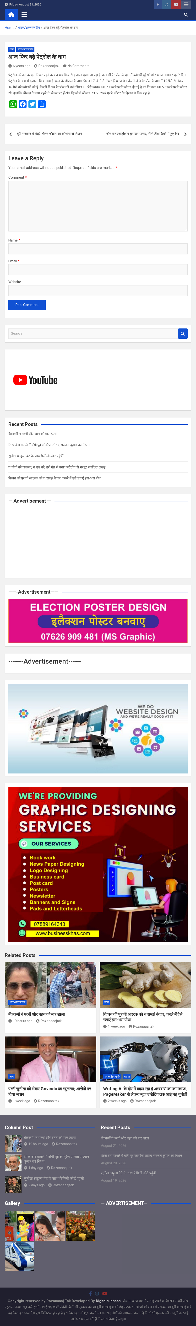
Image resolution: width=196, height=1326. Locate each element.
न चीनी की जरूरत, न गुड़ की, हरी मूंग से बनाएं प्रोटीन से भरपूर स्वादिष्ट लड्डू (56, 467)
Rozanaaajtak (49, 66)
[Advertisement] (98, 541)
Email (13, 261)
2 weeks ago (117, 1101)
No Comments (78, 66)
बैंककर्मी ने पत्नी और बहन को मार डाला (32, 434)
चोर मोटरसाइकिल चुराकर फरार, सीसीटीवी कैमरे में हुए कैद (142, 134)
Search (183, 333)
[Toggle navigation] (24, 14)
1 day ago (35, 1168)
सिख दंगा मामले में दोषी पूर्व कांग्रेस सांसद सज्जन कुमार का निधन (49, 445)
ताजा (12, 49)
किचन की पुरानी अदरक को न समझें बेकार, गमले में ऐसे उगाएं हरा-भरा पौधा (54, 478)
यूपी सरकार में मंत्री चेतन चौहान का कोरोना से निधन (49, 134)
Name (14, 240)
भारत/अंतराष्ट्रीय (25, 49)
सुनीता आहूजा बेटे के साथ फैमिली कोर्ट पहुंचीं (35, 456)
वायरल (127, 1076)
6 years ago (21, 66)
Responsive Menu (186, 4)
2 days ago (36, 1185)
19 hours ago (23, 1021)
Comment (17, 177)
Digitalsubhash (109, 1301)
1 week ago (116, 1026)
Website (14, 282)
